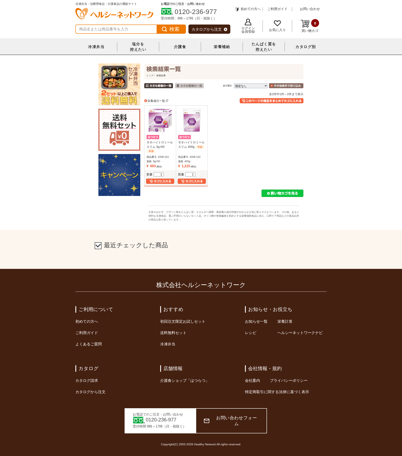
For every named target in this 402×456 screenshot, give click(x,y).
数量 (149, 174)
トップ (149, 75)
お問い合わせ (310, 9)
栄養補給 (222, 47)
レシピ (250, 333)
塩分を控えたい (138, 47)
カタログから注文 (207, 29)
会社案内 (252, 380)
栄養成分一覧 (156, 100)
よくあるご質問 (88, 344)
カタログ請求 (86, 380)
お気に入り (277, 30)
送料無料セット (173, 333)
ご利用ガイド (277, 9)
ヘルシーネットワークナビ (300, 333)
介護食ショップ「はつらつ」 (184, 380)
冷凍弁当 (96, 47)
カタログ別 (305, 47)
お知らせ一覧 (256, 321)
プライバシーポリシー (289, 380)
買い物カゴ (310, 26)
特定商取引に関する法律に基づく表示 (277, 392)
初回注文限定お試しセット (182, 321)
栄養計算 (284, 321)
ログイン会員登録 (248, 29)
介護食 (180, 47)
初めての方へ (251, 9)
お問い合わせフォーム (236, 420)
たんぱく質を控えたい (264, 47)
